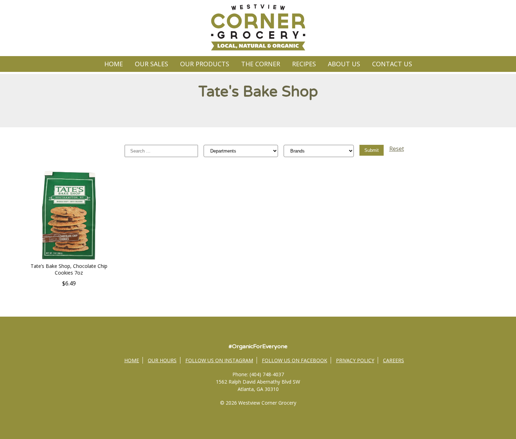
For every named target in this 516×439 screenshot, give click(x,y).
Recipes (304, 64)
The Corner (260, 64)
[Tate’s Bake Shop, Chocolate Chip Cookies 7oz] (69, 259)
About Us (344, 64)
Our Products (204, 64)
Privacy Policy (355, 360)
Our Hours (162, 360)
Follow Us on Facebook (294, 360)
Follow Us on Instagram (219, 360)
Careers (393, 360)
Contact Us (392, 64)
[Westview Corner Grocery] (258, 49)
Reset (396, 149)
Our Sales (151, 64)
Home (113, 64)
